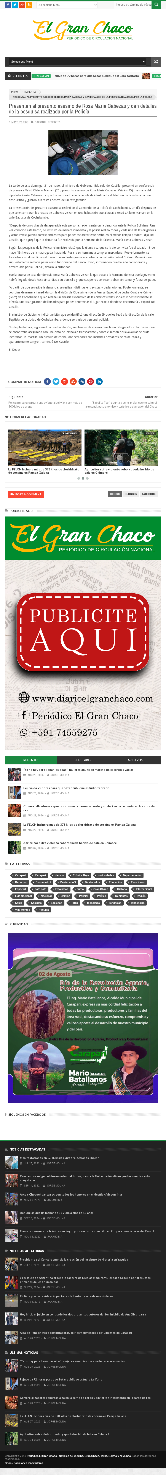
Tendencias (138, 902)
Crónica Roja (81, 875)
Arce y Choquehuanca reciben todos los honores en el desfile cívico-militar (71, 1194)
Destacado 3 (68, 882)
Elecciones (138, 882)
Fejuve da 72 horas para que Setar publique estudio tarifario (68, 76)
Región (141, 896)
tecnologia (93, 902)
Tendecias (115, 902)
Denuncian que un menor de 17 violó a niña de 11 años (57, 1212)
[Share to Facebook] (12, 462)
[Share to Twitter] (17, 462)
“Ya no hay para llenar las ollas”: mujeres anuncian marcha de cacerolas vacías (78, 769)
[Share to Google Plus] (22, 462)
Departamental (134, 76)
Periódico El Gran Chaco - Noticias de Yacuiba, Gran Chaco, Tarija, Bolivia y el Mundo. (79, 1456)
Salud (18, 902)
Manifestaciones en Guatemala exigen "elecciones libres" (59, 1158)
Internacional (144, 889)
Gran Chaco (100, 889)
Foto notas (61, 889)
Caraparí (20, 875)
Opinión (65, 896)
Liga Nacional (23, 896)
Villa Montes (22, 909)
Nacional (41, 122)
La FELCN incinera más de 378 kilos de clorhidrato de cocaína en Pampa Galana (43, 470)
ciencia (59, 875)
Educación (115, 882)
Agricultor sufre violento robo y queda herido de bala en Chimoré (119, 470)
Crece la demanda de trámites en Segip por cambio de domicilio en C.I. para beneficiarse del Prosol (87, 1231)
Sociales (36, 902)
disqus (115, 494)
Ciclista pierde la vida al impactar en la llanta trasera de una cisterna (66, 1296)
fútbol (80, 889)
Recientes (30, 92)
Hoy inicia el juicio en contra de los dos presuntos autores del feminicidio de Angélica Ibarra (83, 1314)
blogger (131, 494)
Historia (122, 889)
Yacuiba (44, 909)
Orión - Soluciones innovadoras (24, 1463)
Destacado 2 (43, 882)
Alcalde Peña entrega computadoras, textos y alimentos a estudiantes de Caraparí (76, 1332)
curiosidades (106, 875)
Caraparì (40, 875)
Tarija (74, 902)
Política (101, 896)
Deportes (21, 882)
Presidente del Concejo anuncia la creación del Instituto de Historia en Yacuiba (74, 1259)
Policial (149, 433)
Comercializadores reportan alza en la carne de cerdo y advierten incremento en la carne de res (85, 1397)
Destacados (92, 882)
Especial (20, 889)
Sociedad (56, 902)
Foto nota (40, 889)
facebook (149, 494)
